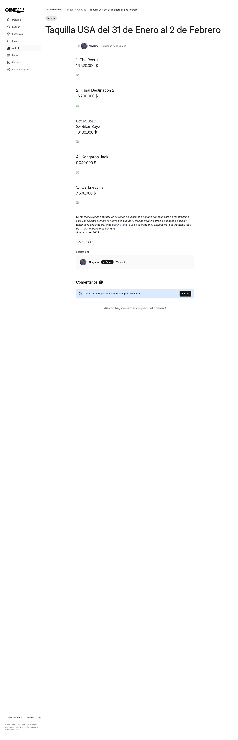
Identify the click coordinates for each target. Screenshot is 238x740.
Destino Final (120, 224)
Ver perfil (120, 262)
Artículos (81, 9)
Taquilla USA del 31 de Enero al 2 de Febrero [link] (114, 9)
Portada (69, 9)
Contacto (30, 717)
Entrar (185, 293)
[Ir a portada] (14, 10)
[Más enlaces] (39, 718)
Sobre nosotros (14, 717)
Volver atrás (55, 9)
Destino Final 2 (86, 121)
